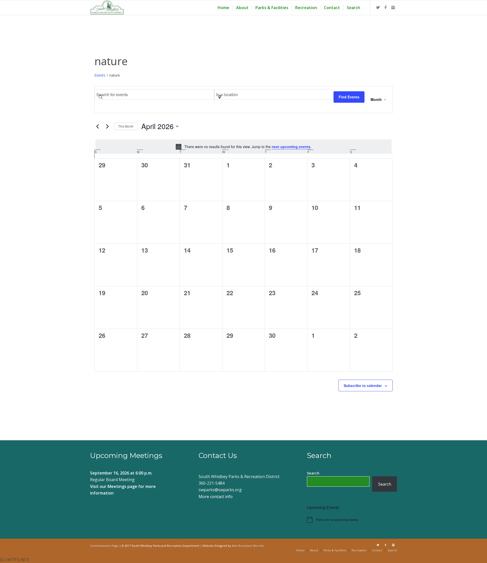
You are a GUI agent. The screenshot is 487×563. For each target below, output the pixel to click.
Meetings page (122, 486)
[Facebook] (385, 7)
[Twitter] (378, 7)
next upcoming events (291, 146)
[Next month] (107, 126)
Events (99, 75)
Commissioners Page (104, 546)
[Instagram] (393, 7)
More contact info (216, 496)
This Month (125, 126)
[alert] (243, 146)
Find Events (349, 96)
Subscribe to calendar (363, 385)
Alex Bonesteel (242, 546)
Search (313, 473)
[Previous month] (97, 126)
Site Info (258, 546)
